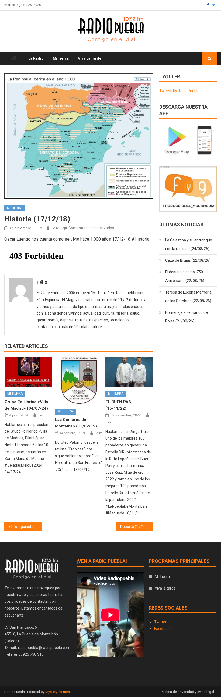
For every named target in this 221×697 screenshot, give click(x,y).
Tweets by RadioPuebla (179, 91)
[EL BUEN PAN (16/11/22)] (129, 372)
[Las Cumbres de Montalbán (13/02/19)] (78, 381)
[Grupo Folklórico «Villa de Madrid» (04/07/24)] (28, 372)
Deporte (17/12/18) (136, 526)
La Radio (36, 58)
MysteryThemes (57, 692)
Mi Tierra (61, 58)
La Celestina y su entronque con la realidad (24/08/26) (188, 244)
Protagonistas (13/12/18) (26, 526)
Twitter (160, 622)
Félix (55, 228)
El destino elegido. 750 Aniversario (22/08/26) (184, 276)
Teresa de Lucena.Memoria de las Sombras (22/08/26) (188, 296)
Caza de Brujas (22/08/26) (187, 260)
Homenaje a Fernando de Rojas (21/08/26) (186, 316)
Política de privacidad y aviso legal (187, 692)
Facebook (162, 629)
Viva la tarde (89, 58)
